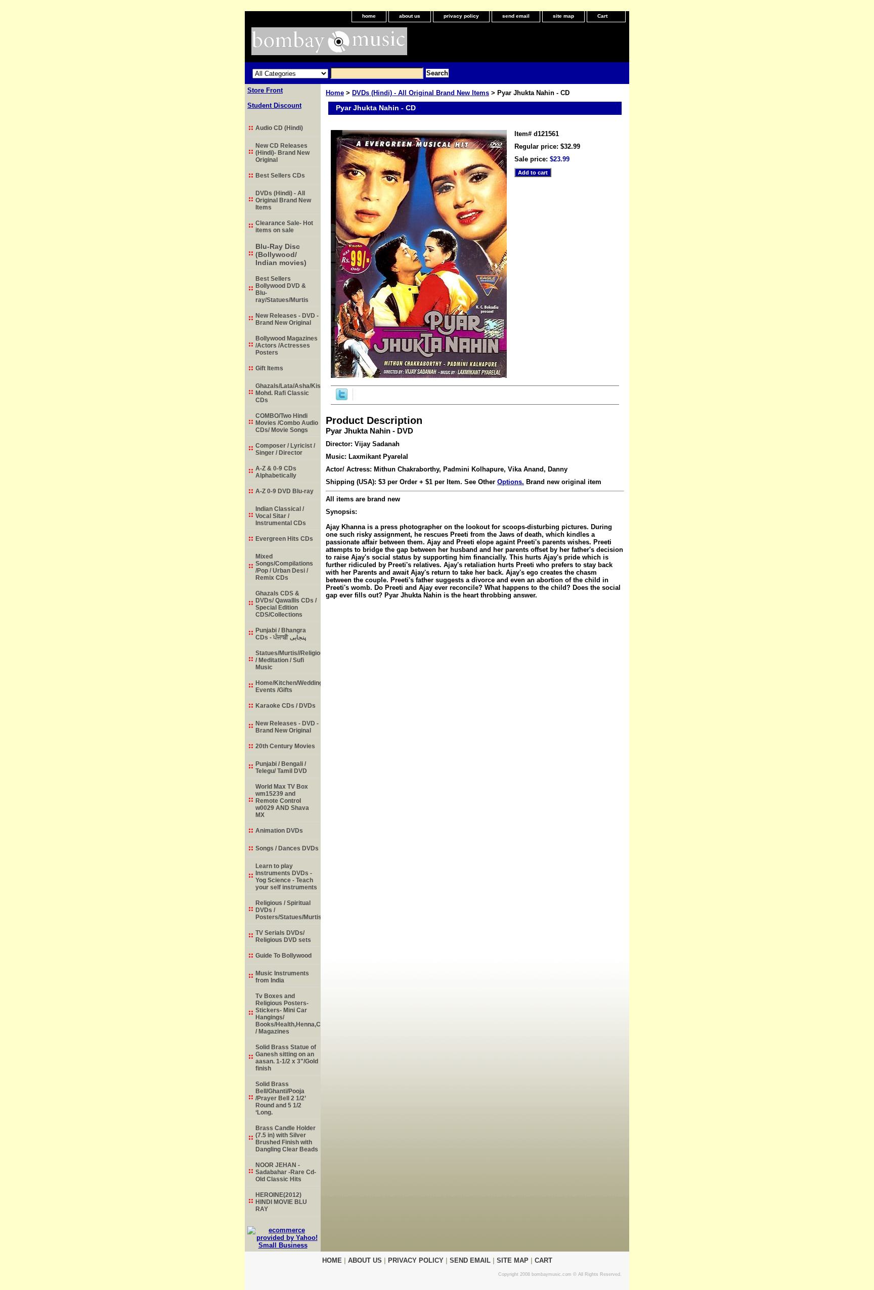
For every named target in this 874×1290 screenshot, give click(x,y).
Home (335, 93)
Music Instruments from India (282, 977)
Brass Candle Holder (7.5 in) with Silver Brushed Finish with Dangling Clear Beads (286, 1139)
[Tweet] (341, 398)
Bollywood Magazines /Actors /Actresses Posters (286, 345)
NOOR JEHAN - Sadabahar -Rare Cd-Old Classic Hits (285, 1172)
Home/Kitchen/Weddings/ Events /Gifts (288, 686)
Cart (602, 16)
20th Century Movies (285, 746)
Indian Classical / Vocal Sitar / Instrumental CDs (280, 516)
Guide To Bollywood (283, 955)
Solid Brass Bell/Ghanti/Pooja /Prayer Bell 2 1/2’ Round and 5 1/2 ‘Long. (280, 1098)
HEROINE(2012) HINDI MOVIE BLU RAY (281, 1202)
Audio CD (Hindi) (279, 128)
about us (409, 16)
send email (516, 16)
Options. (510, 482)
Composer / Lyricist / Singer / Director (285, 449)
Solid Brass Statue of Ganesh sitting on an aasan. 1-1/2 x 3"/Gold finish (286, 1058)
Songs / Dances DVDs (287, 848)
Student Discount (274, 105)
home (369, 16)
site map (563, 16)
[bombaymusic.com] (371, 44)
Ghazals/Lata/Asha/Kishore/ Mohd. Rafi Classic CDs (288, 393)
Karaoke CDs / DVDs (285, 705)
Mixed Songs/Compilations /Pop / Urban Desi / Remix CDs (284, 567)
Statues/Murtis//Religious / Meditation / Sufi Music (288, 660)
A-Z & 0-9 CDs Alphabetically (275, 472)
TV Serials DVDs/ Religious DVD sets (283, 936)
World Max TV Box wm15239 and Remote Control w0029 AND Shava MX (282, 801)
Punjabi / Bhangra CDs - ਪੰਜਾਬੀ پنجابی (280, 634)
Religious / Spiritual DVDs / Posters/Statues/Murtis (288, 910)
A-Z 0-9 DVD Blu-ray (284, 491)
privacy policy (461, 16)
